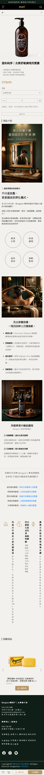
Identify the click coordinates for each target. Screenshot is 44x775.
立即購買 (35, 772)
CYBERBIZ (24, 766)
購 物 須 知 (23, 734)
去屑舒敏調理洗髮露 (28, 501)
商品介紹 (22, 114)
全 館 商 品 (5, 740)
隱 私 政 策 (32, 734)
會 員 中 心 (14, 734)
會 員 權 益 (5, 734)
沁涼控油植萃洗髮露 (28, 491)
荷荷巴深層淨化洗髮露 (28, 487)
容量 (3, 88)
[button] (41, 670)
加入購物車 (19, 772)
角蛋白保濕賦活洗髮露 (28, 496)
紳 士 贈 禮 (14, 744)
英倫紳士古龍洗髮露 (28, 505)
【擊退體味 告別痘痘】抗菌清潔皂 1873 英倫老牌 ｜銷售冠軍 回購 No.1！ (21, 679)
